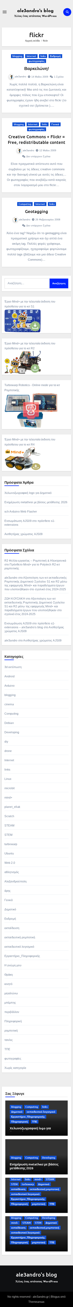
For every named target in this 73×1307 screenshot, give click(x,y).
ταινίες (8, 1039)
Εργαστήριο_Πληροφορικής (22, 956)
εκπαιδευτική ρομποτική (19, 937)
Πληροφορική (13, 1021)
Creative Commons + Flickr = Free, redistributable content (36, 139)
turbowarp (10, 844)
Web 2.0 (9, 862)
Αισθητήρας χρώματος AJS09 (23, 534)
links (43, 56)
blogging (17, 56)
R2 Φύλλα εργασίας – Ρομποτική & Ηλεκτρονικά (35, 560)
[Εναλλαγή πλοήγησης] (4, 12)
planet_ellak (12, 806)
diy (6, 741)
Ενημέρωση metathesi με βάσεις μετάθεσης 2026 (36, 502)
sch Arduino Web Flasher (20, 511)
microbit (9, 788)
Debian (9, 722)
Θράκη (8, 974)
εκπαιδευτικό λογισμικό (19, 946)
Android (9, 676)
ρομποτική (11, 1030)
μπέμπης (10, 1002)
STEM (8, 834)
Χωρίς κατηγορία (15, 1067)
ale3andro (20, 76)
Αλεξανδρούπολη (15, 881)
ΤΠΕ (7, 1049)
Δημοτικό (10, 909)
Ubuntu (9, 853)
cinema (9, 704)
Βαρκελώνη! (36, 68)
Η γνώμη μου (12, 965)
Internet (31, 56)
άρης (7, 890)
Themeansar (36, 1301)
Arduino (9, 685)
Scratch (9, 816)
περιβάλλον (11, 1011)
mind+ (8, 797)
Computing (25, 204)
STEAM (9, 825)
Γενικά (55, 124)
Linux (8, 778)
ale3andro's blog (35, 11)
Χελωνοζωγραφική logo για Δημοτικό (28, 492)
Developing (11, 732)
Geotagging (36, 211)
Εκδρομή (55, 56)
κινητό (8, 983)
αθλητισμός (11, 872)
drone (8, 750)
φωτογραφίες (37, 61)
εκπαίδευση (11, 928)
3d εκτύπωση (13, 667)
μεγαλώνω (11, 993)
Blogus (55, 1296)
